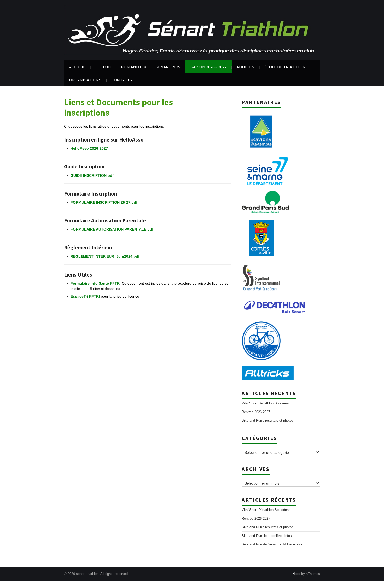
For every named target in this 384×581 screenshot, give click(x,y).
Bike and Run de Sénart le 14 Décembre (272, 544)
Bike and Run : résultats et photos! (268, 420)
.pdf (135, 256)
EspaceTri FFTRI (85, 296)
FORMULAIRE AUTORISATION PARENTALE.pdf (112, 229)
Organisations (85, 80)
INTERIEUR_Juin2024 (113, 256)
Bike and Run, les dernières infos (267, 536)
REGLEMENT (83, 256)
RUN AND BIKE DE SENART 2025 (150, 67)
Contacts (122, 80)
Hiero (296, 574)
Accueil (77, 67)
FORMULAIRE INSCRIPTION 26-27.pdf (104, 202)
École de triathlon (285, 67)
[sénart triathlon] (192, 30)
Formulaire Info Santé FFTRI (96, 283)
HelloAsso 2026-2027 (89, 148)
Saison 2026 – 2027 (208, 67)
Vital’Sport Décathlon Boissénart (266, 403)
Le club (103, 67)
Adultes (245, 67)
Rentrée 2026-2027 (256, 412)
